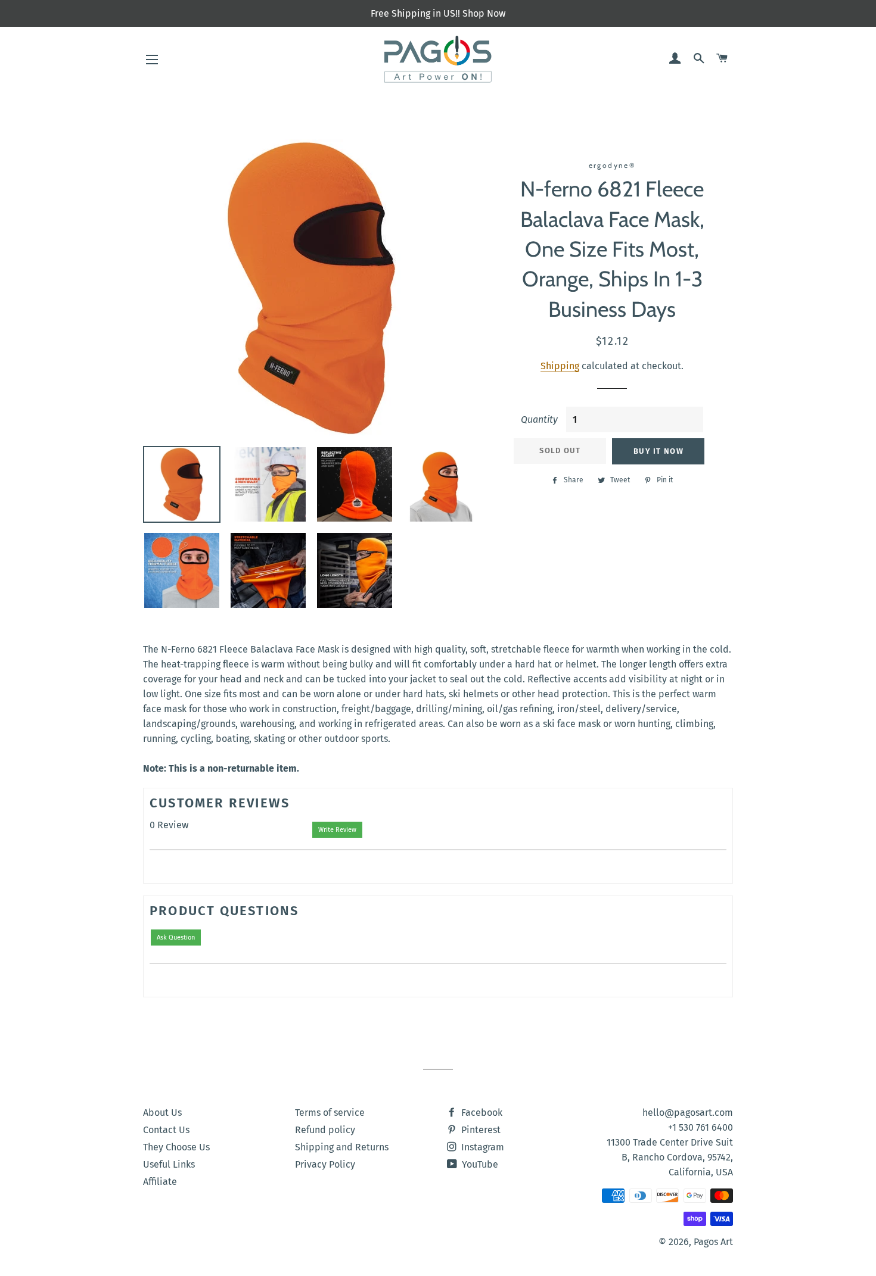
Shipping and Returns (342, 1147)
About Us (162, 1112)
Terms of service (330, 1112)
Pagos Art (713, 1241)
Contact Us (166, 1129)
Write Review (337, 830)
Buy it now (658, 451)
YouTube (478, 1164)
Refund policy (325, 1129)
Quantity (539, 419)
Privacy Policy (325, 1164)
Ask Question (176, 937)
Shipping (559, 366)
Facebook (480, 1112)
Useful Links (169, 1164)
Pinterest (480, 1129)
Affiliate (160, 1181)
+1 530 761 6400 (700, 1127)
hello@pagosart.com (687, 1112)
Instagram (481, 1147)
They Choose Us (176, 1147)
